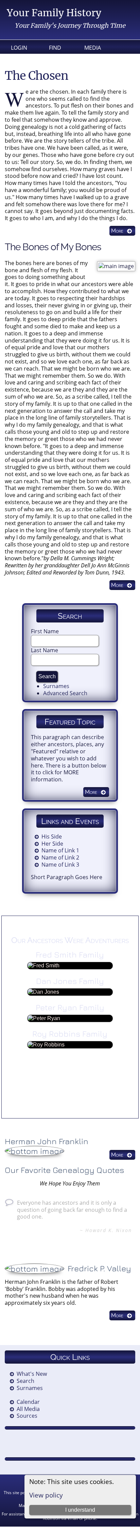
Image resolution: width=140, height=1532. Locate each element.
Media (92, 47)
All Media (28, 1409)
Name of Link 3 (60, 864)
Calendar (28, 1402)
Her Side (52, 843)
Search (25, 1381)
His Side (51, 836)
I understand (80, 1510)
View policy (46, 1495)
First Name (45, 631)
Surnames (56, 686)
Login (19, 47)
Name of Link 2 (60, 857)
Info (55, 58)
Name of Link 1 (60, 850)
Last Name (44, 650)
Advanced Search (65, 693)
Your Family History (54, 13)
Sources (27, 1415)
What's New (32, 1373)
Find (55, 47)
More (117, 231)
